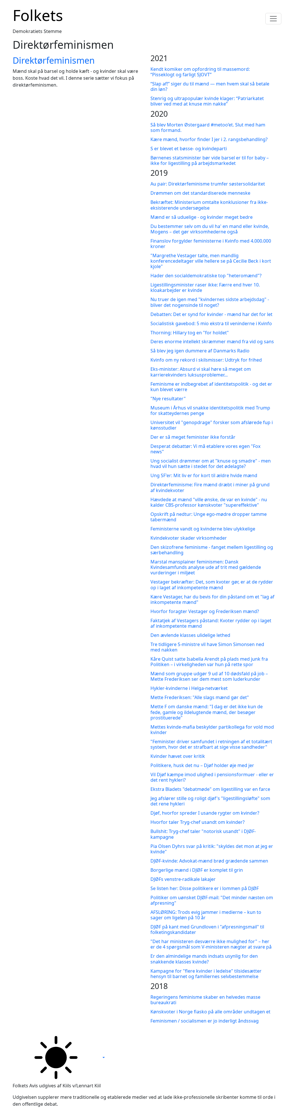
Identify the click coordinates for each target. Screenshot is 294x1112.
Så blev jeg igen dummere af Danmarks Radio (199, 351)
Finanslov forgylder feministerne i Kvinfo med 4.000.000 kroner (210, 243)
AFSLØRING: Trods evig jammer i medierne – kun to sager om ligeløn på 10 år (205, 915)
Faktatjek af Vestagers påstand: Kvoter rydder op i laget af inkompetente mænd (210, 623)
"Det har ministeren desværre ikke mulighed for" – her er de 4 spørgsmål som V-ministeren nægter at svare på (211, 944)
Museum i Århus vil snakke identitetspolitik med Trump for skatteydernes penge (210, 410)
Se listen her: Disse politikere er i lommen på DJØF (204, 888)
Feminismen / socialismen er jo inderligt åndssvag (204, 1021)
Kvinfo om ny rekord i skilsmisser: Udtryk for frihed (206, 360)
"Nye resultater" (168, 398)
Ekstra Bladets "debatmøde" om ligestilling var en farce (210, 789)
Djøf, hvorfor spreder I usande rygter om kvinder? (204, 813)
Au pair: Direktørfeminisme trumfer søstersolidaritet (207, 184)
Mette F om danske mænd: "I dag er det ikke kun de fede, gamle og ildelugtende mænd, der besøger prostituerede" (206, 712)
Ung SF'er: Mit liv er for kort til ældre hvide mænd (203, 475)
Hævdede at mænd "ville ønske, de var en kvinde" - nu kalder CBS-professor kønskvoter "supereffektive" (208, 502)
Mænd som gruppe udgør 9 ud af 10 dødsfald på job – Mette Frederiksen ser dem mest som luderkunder (209, 676)
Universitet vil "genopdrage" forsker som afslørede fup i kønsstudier (211, 425)
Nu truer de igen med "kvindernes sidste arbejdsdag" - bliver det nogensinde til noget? (209, 302)
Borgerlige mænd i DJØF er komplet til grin (196, 870)
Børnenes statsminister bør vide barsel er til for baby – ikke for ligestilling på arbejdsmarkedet (209, 160)
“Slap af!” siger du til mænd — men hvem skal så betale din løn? (209, 86)
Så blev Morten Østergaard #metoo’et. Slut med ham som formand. (207, 127)
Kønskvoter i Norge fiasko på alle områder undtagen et (210, 1011)
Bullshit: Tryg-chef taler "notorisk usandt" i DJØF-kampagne (203, 834)
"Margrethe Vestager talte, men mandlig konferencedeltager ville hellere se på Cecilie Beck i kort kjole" (210, 261)
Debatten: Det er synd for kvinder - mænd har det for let (211, 314)
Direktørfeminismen (54, 60)
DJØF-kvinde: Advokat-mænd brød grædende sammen (209, 861)
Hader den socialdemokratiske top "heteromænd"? (206, 275)
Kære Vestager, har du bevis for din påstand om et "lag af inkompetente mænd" (212, 599)
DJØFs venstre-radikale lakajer (183, 879)
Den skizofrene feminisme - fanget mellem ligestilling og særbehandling (211, 550)
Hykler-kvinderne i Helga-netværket (189, 688)
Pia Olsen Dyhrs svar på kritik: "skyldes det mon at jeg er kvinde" (211, 849)
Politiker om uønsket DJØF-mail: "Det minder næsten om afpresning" (211, 900)
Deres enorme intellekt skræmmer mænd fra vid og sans (212, 341)
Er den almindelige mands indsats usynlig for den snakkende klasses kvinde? (204, 959)
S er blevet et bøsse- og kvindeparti (188, 148)
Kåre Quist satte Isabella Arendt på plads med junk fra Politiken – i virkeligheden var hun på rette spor (209, 662)
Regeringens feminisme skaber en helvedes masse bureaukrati (205, 1000)
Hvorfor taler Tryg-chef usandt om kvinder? (197, 822)
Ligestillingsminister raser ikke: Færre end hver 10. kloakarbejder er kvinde (205, 287)
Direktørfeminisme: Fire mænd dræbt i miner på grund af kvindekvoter (210, 487)
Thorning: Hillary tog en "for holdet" (189, 332)
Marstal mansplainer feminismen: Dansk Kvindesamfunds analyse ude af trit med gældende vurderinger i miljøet (205, 567)
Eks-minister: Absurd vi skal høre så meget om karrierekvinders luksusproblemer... (200, 372)
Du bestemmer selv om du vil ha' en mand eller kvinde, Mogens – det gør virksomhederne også (209, 229)
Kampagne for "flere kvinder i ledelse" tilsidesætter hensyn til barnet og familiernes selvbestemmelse (206, 974)
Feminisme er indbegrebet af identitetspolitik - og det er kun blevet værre (211, 387)
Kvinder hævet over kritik (177, 756)
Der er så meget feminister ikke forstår (192, 437)
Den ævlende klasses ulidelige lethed (190, 635)
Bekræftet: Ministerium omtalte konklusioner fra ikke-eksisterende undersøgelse (209, 205)
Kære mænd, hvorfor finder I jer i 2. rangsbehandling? (209, 139)
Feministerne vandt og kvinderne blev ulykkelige (202, 529)
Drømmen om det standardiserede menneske (200, 193)
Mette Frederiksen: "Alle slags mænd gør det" (199, 697)
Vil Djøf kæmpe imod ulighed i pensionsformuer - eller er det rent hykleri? (212, 777)
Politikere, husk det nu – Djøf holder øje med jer (202, 765)
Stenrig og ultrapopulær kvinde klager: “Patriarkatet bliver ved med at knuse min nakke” (207, 101)
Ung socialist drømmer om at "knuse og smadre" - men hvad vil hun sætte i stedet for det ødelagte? (210, 463)
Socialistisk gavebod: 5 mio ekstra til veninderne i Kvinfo (211, 323)
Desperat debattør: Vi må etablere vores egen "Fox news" (205, 449)
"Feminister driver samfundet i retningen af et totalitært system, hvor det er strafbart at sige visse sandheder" (211, 744)
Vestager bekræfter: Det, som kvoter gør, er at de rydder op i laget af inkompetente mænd (211, 584)
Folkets (38, 15)
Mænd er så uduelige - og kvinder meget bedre (201, 217)
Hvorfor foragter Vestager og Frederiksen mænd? (204, 611)
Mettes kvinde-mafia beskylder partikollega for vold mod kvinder (212, 730)
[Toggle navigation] (273, 18)
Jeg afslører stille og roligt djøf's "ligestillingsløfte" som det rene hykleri (210, 801)
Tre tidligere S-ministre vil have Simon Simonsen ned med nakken (207, 647)
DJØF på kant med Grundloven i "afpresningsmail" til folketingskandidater (207, 929)
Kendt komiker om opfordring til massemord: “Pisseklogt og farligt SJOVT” (200, 72)
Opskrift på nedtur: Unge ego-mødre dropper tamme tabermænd (208, 517)
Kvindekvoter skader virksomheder (188, 538)
